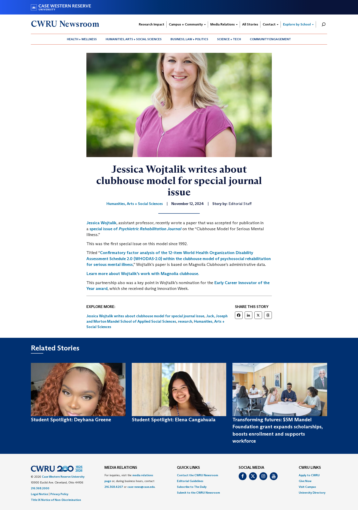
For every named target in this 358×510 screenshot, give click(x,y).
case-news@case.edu (141, 487)
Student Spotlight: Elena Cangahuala (173, 420)
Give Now (305, 481)
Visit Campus (307, 487)
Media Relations (223, 24)
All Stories (250, 24)
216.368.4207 (113, 487)
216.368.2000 (40, 488)
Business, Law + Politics (189, 39)
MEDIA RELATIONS (120, 468)
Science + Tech (229, 39)
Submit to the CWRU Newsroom (198, 492)
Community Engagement (270, 39)
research (185, 321)
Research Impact (151, 24)
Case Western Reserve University (63, 477)
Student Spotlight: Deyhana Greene (71, 420)
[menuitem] (82, 39)
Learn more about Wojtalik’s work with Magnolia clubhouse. (142, 273)
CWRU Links (310, 468)
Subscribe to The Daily (192, 487)
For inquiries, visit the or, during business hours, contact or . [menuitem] (129, 481)
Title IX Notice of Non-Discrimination (56, 500)
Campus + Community (186, 24)
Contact (269, 24)
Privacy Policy (59, 494)
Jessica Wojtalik (101, 222)
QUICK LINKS (188, 468)
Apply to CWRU (309, 475)
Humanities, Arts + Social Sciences (134, 39)
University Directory (312, 492)
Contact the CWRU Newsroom (197, 475)
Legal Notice (39, 494)
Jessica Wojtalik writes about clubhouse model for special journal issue (145, 316)
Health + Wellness (82, 39)
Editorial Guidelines (190, 481)
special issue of (135, 228)
